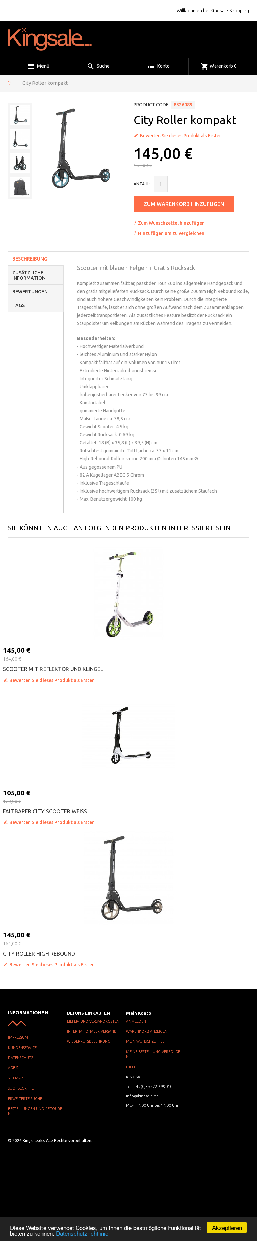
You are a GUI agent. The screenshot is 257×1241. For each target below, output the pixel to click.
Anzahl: (142, 184)
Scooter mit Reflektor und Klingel (53, 669)
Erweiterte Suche (25, 1099)
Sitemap (15, 1078)
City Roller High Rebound (39, 954)
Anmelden (136, 1021)
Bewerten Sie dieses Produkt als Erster (180, 135)
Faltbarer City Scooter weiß (45, 811)
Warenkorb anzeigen (146, 1031)
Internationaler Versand (92, 1031)
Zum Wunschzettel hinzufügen (171, 223)
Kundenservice (22, 1048)
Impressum (18, 1037)
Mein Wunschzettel (145, 1041)
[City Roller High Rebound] (128, 877)
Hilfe (131, 1067)
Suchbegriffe (21, 1088)
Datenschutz (20, 1058)
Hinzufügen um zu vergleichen (171, 233)
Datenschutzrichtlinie (82, 1233)
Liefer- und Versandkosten (93, 1021)
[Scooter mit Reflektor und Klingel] (128, 593)
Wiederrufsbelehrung (88, 1041)
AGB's (13, 1068)
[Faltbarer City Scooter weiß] (128, 735)
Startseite (9, 82)
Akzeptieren (227, 1227)
